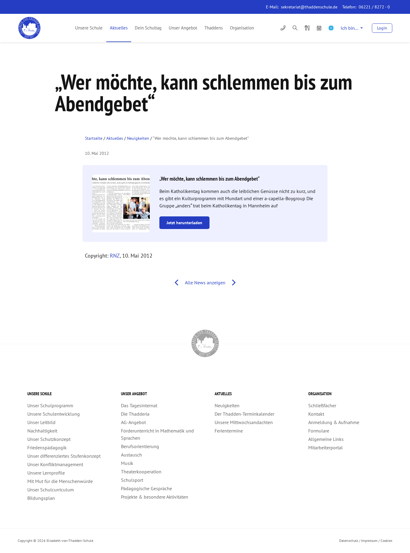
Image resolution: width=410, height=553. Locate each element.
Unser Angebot (183, 28)
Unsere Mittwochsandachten (244, 422)
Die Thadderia (135, 414)
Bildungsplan (41, 498)
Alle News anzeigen (205, 283)
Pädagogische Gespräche (146, 488)
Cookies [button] (386, 540)
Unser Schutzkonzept (49, 439)
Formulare (318, 431)
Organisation (242, 28)
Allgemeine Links (326, 439)
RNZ (115, 255)
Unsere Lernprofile (46, 473)
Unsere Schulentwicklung (53, 414)
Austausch (131, 455)
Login (382, 28)
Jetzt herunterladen (184, 222)
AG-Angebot (133, 422)
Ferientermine (229, 431)
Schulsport (132, 480)
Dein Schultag (148, 28)
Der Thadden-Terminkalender (244, 414)
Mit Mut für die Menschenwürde (60, 481)
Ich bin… (349, 28)
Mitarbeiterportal (325, 448)
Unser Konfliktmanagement (55, 464)
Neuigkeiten (138, 138)
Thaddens (213, 28)
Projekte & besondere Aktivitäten (154, 497)
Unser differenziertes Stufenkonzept (64, 456)
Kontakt (316, 414)
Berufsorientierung (140, 446)
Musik (127, 463)
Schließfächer (322, 405)
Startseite (93, 138)
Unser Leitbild (41, 422)
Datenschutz (348, 540)
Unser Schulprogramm (50, 405)
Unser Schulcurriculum (50, 490)
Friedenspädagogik (47, 448)
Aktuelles (119, 28)
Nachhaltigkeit (42, 431)
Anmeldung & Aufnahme (333, 422)
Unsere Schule (89, 28)
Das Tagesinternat (139, 405)
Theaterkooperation (141, 472)
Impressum (369, 540)
